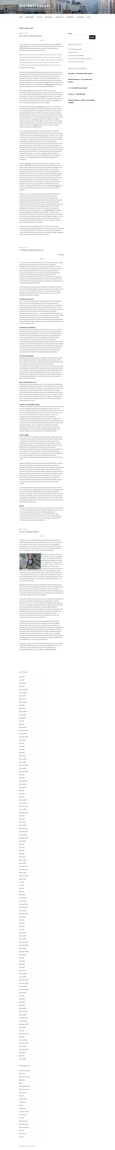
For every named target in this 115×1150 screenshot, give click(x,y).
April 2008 (22, 1005)
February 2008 (23, 1011)
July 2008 (21, 995)
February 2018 (23, 711)
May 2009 (22, 964)
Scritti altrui (70, 17)
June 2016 (22, 746)
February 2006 (23, 1040)
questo (35, 125)
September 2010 (23, 913)
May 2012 (21, 850)
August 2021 (22, 683)
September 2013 (23, 812)
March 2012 (22, 857)
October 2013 (23, 809)
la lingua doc (22, 1108)
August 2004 (22, 1046)
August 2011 (22, 879)
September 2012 (23, 838)
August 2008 (22, 992)
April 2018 (21, 705)
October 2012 (22, 834)
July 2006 (21, 1037)
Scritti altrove (60, 17)
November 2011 (23, 869)
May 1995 (21, 1056)
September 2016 (23, 737)
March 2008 (22, 1008)
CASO (20, 1083)
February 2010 (23, 935)
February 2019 (23, 702)
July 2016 (21, 743)
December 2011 (23, 866)
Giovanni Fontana (73, 79)
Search (70, 33)
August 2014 (22, 787)
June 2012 (21, 847)
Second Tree (22, 1133)
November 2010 (23, 907)
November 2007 (23, 1018)
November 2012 (23, 831)
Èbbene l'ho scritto (24, 1089)
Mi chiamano (48, 17)
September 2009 (23, 951)
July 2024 (21, 680)
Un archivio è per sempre (75, 49)
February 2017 (23, 727)
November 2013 (23, 806)
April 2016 (21, 752)
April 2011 (21, 891)
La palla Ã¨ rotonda (24, 1111)
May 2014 (21, 797)
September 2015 (23, 771)
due (51, 84)
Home (21, 17)
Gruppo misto (22, 1092)
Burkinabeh (22, 1080)
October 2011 (22, 872)
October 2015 (23, 768)
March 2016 (22, 756)
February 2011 (23, 898)
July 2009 (21, 958)
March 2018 (22, 708)
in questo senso (49, 210)
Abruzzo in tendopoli (24, 1070)
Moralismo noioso (23, 1124)
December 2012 (23, 828)
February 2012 (23, 860)
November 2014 (23, 781)
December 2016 (23, 730)
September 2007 (23, 1024)
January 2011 (22, 901)
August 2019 (22, 695)
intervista (39, 107)
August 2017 (22, 718)
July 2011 (21, 882)
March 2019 (22, 699)
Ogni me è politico (24, 1127)
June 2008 (22, 999)
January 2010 (22, 939)
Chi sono (39, 17)
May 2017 (21, 724)
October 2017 (22, 714)
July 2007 (21, 1030)
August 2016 (22, 740)
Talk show (21, 1137)
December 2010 (23, 904)
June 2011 (21, 885)
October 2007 (23, 1021)
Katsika (21, 1105)
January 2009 (23, 977)
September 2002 (23, 1049)
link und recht (22, 1114)
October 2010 (23, 910)
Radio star (21, 1130)
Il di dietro (21, 1095)
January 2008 (23, 1014)
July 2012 (21, 844)
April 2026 (22, 677)
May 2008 (22, 1002)
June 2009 (22, 961)
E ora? (89, 17)
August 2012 (22, 841)
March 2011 (22, 894)
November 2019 (23, 689)
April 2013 (21, 819)
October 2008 (23, 986)
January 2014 (22, 803)
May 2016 (21, 749)
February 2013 (23, 825)
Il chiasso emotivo (73, 52)
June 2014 (22, 793)
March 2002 (22, 1052)
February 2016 (23, 759)
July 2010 (21, 920)
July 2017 (21, 721)
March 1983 (22, 1059)
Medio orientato (23, 1121)
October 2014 (23, 784)
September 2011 (23, 876)
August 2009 (22, 954)
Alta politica (22, 1073)
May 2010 (21, 926)
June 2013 (22, 815)
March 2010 (22, 932)
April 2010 (22, 929)
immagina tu (22, 1102)
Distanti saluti (34, 6)
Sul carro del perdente (30, 35)
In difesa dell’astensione (31, 250)
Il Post (62, 254)
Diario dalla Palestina (24, 1086)
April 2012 (21, 853)
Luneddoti (21, 1117)
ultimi (47, 84)
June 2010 (22, 923)
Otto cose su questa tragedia (76, 55)
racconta (28, 163)
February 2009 (23, 973)
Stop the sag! (81, 94)
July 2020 (21, 686)
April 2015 (21, 778)
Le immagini (80, 17)
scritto (57, 186)
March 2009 (22, 970)
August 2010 (22, 917)
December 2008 (23, 980)
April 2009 (22, 967)
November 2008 (23, 983)
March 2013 (22, 822)
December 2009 (23, 942)
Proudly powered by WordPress (27, 1146)
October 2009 (23, 948)
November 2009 (23, 945)
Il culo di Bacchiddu (29, 531)
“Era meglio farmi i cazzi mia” (76, 61)
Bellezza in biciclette (24, 1076)
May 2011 (21, 888)
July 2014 (21, 790)
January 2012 (22, 863)
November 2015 (23, 765)
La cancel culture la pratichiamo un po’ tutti (79, 58)
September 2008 (23, 989)
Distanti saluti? (30, 17)
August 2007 (22, 1027)
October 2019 (23, 692)
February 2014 (23, 800)
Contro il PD (23, 46)
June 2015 (22, 774)
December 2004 (23, 1043)
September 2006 (23, 1033)
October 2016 (23, 733)
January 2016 (22, 762)
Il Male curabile (23, 1099)
